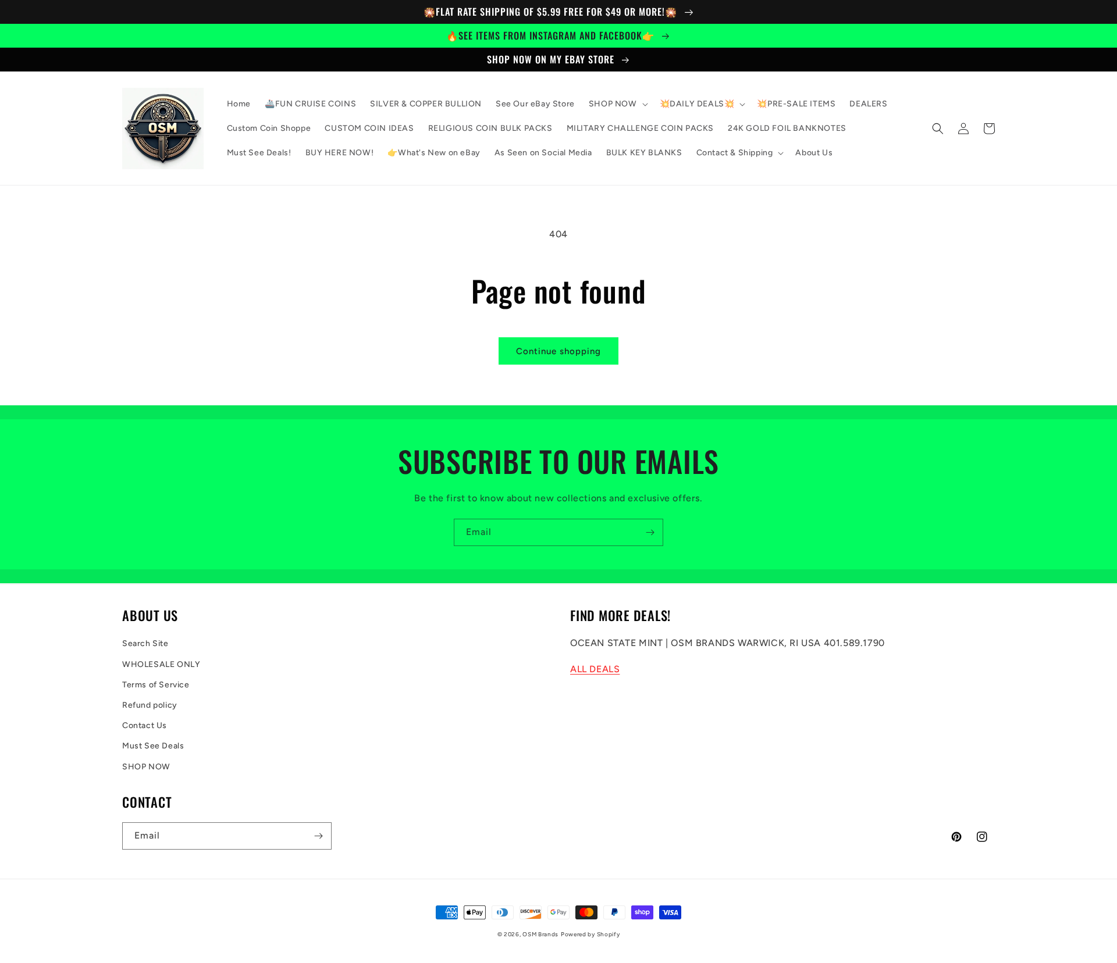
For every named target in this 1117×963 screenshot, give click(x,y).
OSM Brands (540, 934)
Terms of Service (156, 685)
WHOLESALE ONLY (161, 664)
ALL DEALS (595, 669)
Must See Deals (153, 746)
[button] (617, 104)
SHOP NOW (146, 767)
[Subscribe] (650, 532)
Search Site (145, 643)
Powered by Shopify (590, 934)
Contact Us (144, 725)
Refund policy (149, 705)
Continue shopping (558, 351)
